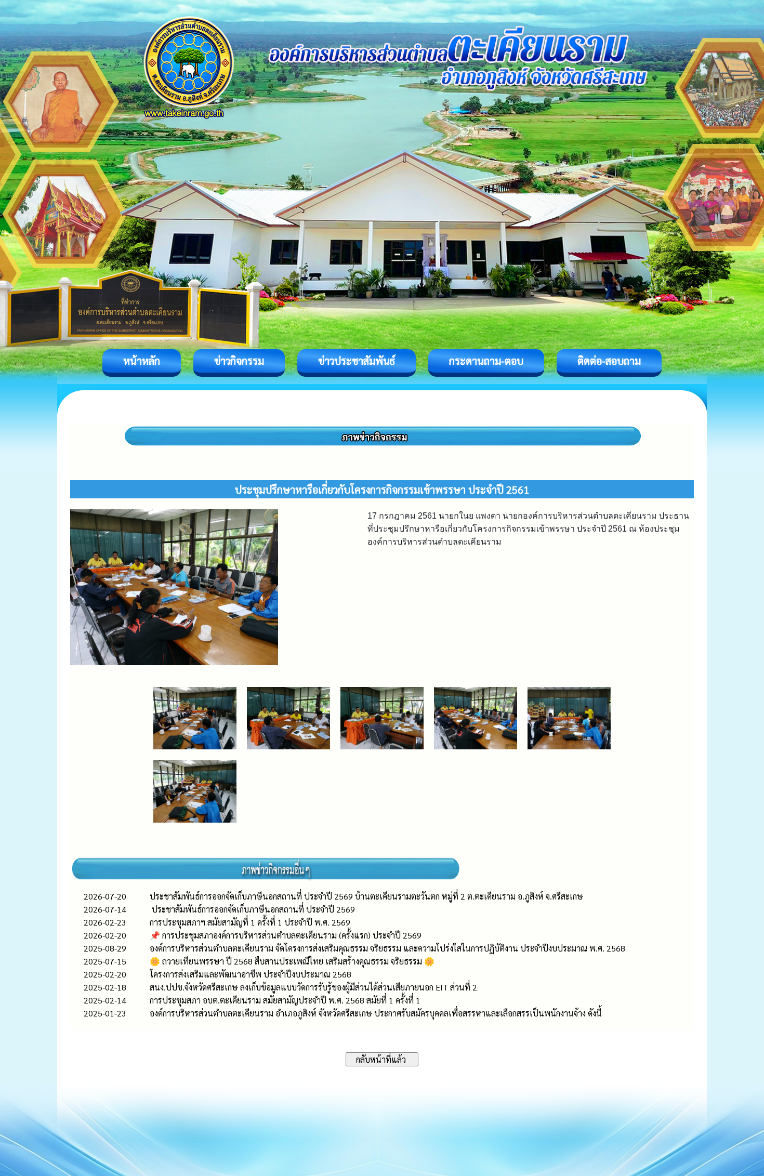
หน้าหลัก (141, 360)
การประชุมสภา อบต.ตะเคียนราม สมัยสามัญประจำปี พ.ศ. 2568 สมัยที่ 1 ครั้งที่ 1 (285, 1000)
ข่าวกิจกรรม (239, 360)
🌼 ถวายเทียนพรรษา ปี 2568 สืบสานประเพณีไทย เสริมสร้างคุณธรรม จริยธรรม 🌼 (292, 961)
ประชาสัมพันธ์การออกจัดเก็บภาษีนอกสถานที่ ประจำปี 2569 (252, 909)
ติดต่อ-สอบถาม (609, 360)
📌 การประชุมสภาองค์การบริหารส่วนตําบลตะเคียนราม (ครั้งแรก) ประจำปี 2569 (285, 935)
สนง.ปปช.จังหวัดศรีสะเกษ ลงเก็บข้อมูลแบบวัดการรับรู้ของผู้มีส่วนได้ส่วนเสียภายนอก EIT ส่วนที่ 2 (313, 987)
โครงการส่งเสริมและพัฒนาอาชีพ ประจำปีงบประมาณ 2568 (250, 974)
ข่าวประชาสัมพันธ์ (356, 360)
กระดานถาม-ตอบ (486, 360)
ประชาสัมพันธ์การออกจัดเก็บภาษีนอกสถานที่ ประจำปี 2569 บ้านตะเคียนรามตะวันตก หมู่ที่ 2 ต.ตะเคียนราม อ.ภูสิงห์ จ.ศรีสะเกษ (366, 896)
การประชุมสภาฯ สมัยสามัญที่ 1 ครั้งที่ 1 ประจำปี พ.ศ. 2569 (250, 922)
